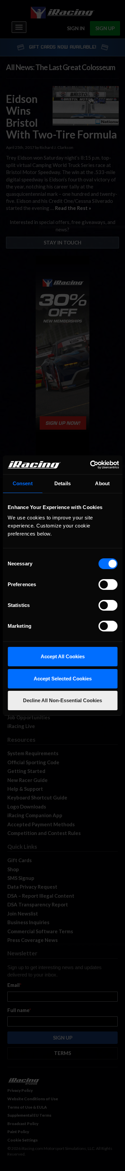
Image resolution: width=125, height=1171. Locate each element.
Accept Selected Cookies (63, 678)
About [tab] (102, 483)
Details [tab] (62, 483)
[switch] (107, 584)
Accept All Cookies (63, 656)
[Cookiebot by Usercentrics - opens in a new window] (90, 464)
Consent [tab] (23, 483)
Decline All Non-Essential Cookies (62, 700)
